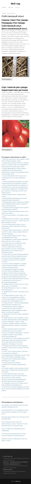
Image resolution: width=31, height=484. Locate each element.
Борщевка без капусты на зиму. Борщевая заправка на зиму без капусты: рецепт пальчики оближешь (15, 347)
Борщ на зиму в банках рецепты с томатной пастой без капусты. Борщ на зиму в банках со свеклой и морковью (15, 232)
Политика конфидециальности (12, 464)
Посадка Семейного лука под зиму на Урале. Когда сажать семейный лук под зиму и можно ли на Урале (15, 370)
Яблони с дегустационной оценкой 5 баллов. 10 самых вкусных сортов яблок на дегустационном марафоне (15, 280)
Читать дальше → (7, 79)
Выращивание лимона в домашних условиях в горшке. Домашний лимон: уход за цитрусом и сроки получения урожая (15, 204)
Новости (10, 7)
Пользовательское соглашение (19, 462)
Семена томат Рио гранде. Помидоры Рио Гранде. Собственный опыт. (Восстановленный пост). (15, 24)
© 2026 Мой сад (7, 456)
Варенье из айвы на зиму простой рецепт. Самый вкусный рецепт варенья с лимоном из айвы (14, 325)
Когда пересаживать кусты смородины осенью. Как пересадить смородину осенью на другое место (15, 412)
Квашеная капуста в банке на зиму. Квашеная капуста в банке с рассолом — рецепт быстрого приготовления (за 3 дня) (15, 220)
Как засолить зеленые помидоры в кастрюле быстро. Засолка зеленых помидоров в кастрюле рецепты (15, 388)
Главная (4, 7)
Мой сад (15, 3)
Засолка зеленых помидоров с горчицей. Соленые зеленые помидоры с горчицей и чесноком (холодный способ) (14, 265)
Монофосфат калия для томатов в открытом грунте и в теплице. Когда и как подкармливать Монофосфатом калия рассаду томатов (15, 164)
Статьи (17, 7)
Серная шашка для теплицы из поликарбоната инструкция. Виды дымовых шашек (14, 364)
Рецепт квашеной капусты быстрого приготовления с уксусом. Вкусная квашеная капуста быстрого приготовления (14, 375)
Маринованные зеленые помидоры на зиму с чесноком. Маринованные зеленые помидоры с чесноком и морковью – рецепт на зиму (15, 319)
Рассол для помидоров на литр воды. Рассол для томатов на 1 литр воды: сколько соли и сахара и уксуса (15, 190)
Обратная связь (7, 469)
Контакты (6, 462)
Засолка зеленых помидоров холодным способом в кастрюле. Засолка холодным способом (14, 260)
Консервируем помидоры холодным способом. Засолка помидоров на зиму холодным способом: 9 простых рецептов (13, 271)
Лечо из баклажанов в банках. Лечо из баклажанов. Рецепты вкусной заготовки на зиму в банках (14, 226)
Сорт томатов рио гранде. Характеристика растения (15, 88)
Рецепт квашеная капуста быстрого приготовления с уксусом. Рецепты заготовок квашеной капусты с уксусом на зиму (15, 423)
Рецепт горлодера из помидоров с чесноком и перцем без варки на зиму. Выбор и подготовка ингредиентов (15, 334)
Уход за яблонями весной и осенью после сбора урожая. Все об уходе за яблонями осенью (14, 177)
